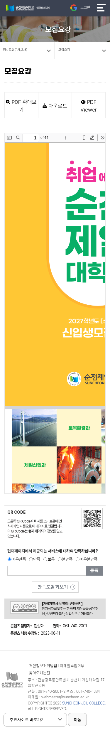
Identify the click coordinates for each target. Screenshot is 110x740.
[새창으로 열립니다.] (55, 585)
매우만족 (19, 559)
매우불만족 (88, 559)
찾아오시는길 (39, 673)
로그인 (85, 7)
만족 (36, 559)
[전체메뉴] (101, 7)
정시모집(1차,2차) (15, 50)
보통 (51, 559)
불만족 (67, 559)
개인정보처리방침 (43, 666)
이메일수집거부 (72, 666)
